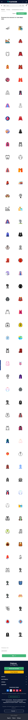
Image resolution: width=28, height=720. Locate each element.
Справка (3, 682)
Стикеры (8, 9)
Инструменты (4, 679)
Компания (3, 684)
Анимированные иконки (17, 9)
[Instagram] (17, 690)
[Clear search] (20, 5)
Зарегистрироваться (14, 696)
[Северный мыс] (20, 196)
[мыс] (7, 28)
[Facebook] (8, 690)
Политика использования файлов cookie (14, 701)
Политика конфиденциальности (19, 699)
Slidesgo (19, 718)
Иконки (3, 9)
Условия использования (7, 699)
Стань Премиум (14, 672)
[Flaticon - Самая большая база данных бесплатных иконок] (12, 1)
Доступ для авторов (14, 668)
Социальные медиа (14, 687)
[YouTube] (20, 690)
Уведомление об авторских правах (10, 702)
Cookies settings (22, 702)
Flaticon (14, 718)
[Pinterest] (14, 690)
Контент (3, 676)
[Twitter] (11, 690)
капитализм (4, 650)
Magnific (9, 718)
